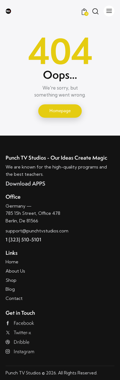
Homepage (60, 111)
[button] (109, 11)
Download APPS (25, 183)
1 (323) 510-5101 (23, 239)
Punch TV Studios (23, 373)
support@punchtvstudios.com (37, 231)
